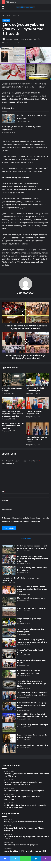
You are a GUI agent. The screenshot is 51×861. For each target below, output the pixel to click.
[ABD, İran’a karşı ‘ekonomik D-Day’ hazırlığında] (8, 118)
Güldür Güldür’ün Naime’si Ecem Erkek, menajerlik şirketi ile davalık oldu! (32, 589)
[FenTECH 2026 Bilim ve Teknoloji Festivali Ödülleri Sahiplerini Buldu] (9, 717)
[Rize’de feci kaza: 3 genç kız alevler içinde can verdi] (9, 738)
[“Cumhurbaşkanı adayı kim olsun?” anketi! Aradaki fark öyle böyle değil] (9, 695)
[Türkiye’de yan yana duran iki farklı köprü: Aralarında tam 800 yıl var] (9, 549)
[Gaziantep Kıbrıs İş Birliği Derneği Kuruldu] (9, 663)
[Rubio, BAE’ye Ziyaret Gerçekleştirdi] (9, 748)
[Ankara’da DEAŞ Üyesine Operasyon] (9, 727)
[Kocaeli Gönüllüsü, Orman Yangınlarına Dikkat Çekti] (9, 674)
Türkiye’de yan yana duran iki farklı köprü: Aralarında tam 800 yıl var (32, 547)
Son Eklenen (25, 538)
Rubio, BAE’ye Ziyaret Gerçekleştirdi (32, 745)
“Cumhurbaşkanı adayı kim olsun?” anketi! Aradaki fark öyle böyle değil (32, 693)
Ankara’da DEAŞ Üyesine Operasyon (32, 724)
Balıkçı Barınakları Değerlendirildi (34, 412)
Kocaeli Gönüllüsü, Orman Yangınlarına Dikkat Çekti (28, 672)
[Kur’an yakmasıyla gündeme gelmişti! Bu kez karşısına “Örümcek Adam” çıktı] (9, 559)
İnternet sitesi (7, 509)
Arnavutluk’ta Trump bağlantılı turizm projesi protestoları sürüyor (12, 413)
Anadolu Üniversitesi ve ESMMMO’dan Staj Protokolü (36, 439)
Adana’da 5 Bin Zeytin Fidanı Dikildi (32, 608)
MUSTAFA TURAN (12, 39)
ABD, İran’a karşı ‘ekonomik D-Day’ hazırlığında (22, 2)
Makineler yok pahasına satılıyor (12, 389)
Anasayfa (7, 15)
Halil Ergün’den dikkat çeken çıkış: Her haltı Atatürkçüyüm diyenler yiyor (31, 705)
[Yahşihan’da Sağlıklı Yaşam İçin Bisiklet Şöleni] (9, 632)
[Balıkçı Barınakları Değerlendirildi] (37, 403)
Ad (3, 492)
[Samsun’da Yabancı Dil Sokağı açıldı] (9, 653)
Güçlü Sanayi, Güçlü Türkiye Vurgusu (35, 389)
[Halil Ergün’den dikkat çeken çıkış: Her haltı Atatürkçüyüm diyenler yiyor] (9, 706)
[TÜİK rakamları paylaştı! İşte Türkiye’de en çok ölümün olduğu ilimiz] (9, 684)
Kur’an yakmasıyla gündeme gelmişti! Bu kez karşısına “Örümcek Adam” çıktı (32, 558)
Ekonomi (15, 15)
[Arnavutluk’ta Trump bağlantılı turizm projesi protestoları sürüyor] (13, 403)
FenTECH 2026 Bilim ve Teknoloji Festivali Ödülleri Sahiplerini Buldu (32, 715)
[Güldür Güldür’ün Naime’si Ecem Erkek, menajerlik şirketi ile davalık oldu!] (9, 590)
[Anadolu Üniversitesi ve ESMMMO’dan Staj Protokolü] (37, 428)
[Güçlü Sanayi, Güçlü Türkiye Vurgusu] (37, 379)
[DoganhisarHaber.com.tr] (25, 7)
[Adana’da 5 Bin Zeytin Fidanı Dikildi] (9, 611)
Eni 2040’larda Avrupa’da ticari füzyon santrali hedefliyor (13, 425)
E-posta (5, 500)
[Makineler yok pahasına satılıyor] (13, 379)
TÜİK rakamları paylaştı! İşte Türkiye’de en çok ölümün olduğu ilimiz (31, 683)
